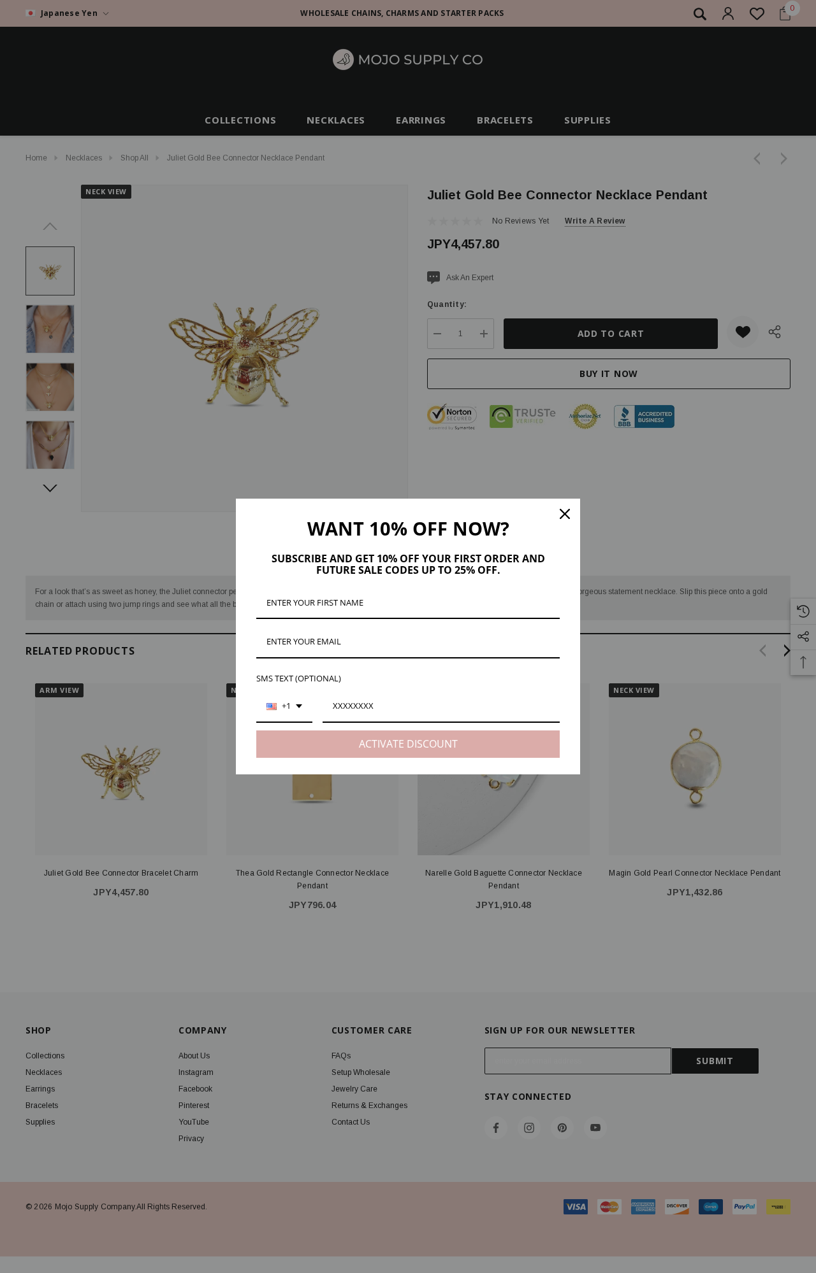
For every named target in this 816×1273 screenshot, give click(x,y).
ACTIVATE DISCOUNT (408, 744)
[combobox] (284, 707)
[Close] (565, 514)
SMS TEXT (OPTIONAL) (298, 678)
